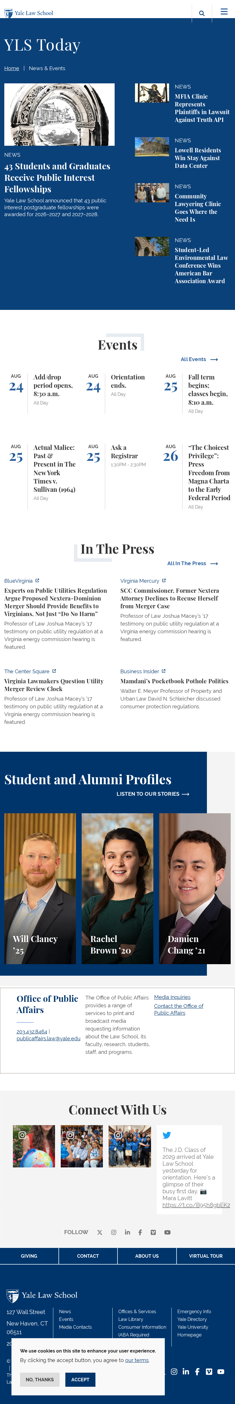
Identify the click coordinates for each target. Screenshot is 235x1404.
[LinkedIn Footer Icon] (185, 1372)
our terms (137, 1360)
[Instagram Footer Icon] (174, 1372)
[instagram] (113, 1232)
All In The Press (187, 563)
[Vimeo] (153, 1232)
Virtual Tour (206, 1256)
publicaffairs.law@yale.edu (49, 1038)
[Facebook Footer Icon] (197, 1372)
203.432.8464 (32, 1032)
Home (11, 68)
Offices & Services (137, 1311)
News (65, 1311)
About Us (147, 1256)
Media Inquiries (172, 997)
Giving (29, 1256)
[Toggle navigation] (224, 12)
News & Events (47, 68)
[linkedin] (127, 1232)
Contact (88, 1256)
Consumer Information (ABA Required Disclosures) (142, 1334)
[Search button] (202, 20)
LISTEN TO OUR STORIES (148, 794)
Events (66, 1319)
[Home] (30, 14)
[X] (100, 1232)
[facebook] (140, 1232)
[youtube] (167, 1232)
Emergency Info (194, 1311)
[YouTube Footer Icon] (220, 1372)
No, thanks (40, 1379)
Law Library (130, 1319)
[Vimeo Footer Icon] (209, 1372)
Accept (80, 1379)
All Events (194, 359)
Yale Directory (192, 1319)
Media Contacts (75, 1327)
